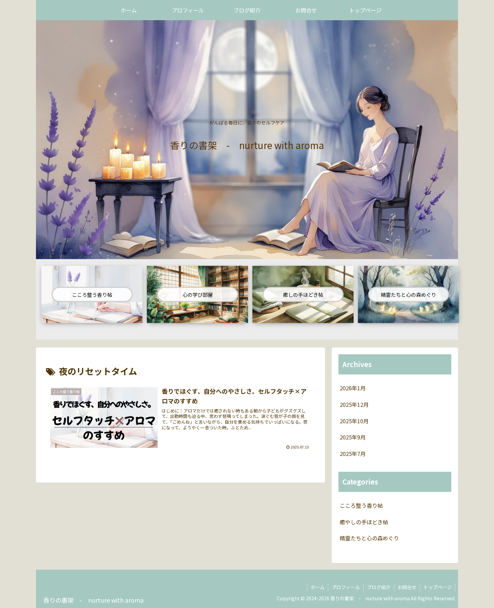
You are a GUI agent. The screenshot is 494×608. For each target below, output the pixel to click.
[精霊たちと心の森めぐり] (408, 318)
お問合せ (407, 587)
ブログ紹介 (378, 587)
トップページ (437, 587)
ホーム (318, 587)
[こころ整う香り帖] (91, 318)
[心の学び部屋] (197, 318)
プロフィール (346, 587)
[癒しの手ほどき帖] (303, 318)
